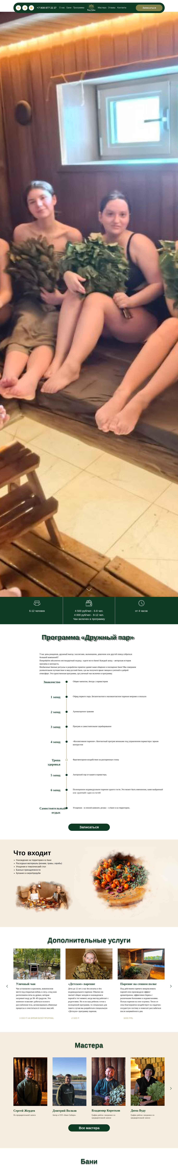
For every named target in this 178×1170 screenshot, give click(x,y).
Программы (78, 7)
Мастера (102, 7)
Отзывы (111, 7)
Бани (68, 7)
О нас (62, 7)
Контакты (121, 7)
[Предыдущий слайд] (7, 986)
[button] (149, 8)
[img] (91, 8)
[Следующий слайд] (171, 986)
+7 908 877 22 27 (46, 7)
